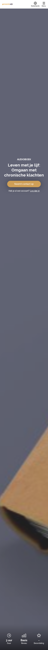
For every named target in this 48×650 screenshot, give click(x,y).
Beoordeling (39, 643)
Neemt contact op (24, 184)
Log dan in (35, 191)
